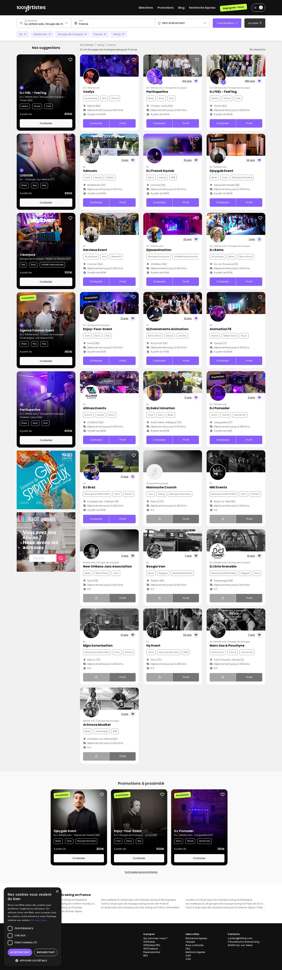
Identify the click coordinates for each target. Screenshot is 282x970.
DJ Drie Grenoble (223, 566)
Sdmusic (90, 171)
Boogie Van (155, 566)
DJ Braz (89, 487)
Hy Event (153, 645)
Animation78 (220, 329)
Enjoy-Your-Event (97, 329)
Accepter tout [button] (20, 952)
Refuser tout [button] (46, 952)
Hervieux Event (95, 250)
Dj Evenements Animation (167, 329)
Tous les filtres (226, 23)
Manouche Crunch (161, 487)
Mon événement (173, 23)
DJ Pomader (220, 408)
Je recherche (31, 20)
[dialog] (32, 926)
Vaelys (88, 91)
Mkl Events (218, 487)
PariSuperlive (157, 91)
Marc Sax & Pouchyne (227, 645)
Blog (181, 8)
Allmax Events (94, 408)
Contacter (46, 123)
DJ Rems (216, 250)
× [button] (57, 891)
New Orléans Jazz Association (107, 566)
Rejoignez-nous (233, 7)
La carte (253, 23)
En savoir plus (39, 920)
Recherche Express (202, 8)
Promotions (165, 8)
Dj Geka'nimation (160, 408)
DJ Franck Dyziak (160, 171)
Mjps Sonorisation (98, 645)
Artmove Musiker (97, 724)
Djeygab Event (221, 171)
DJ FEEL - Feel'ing (223, 91)
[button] (33, 960)
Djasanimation (158, 250)
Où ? (81, 20)
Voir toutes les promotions (141, 872)
